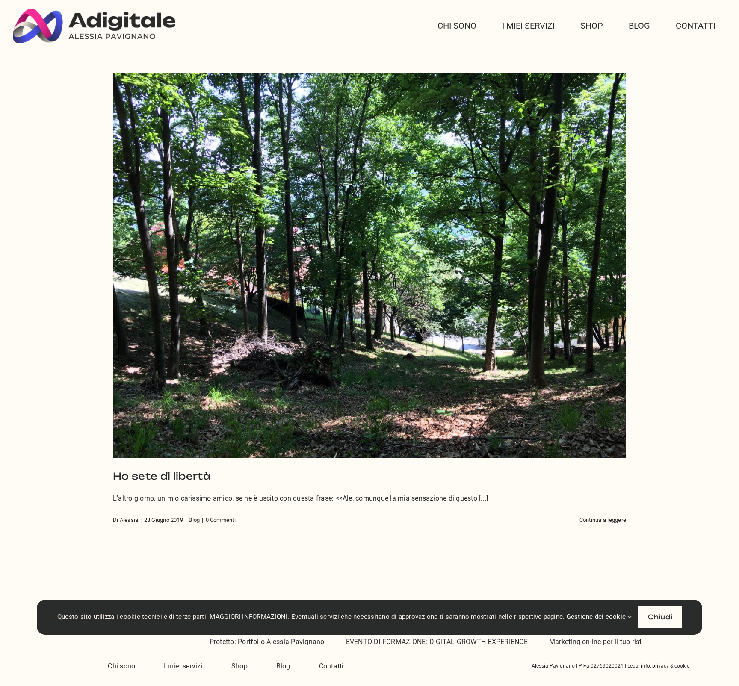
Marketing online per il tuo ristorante (557, 642)
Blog (194, 520)
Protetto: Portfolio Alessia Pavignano (218, 642)
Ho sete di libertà (161, 476)
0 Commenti (221, 520)
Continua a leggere (602, 520)
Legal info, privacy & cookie (658, 666)
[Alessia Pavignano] (94, 12)
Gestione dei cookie (597, 617)
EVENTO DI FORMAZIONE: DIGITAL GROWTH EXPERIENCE (388, 642)
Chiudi (660, 617)
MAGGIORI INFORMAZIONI (248, 617)
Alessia (129, 520)
